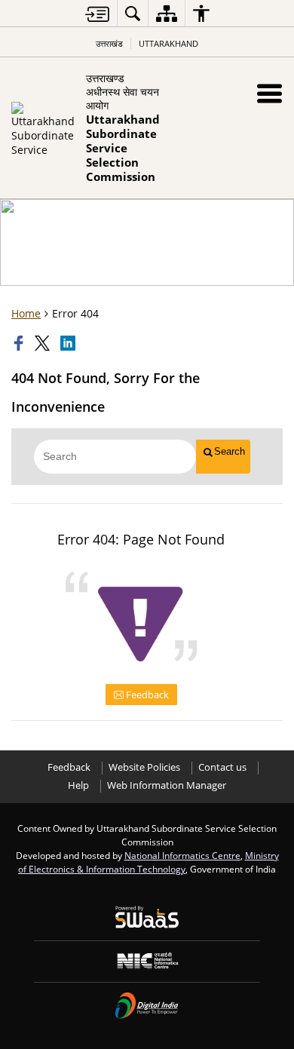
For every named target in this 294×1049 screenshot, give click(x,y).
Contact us (222, 767)
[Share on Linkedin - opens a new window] (69, 343)
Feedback (146, 694)
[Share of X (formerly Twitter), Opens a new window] (44, 343)
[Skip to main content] (97, 14)
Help (78, 785)
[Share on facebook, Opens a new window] (20, 343)
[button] (269, 93)
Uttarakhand (168, 43)
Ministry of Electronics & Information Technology (148, 862)
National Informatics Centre (182, 855)
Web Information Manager (166, 785)
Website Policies (144, 767)
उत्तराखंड (109, 43)
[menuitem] (133, 13)
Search (229, 451)
